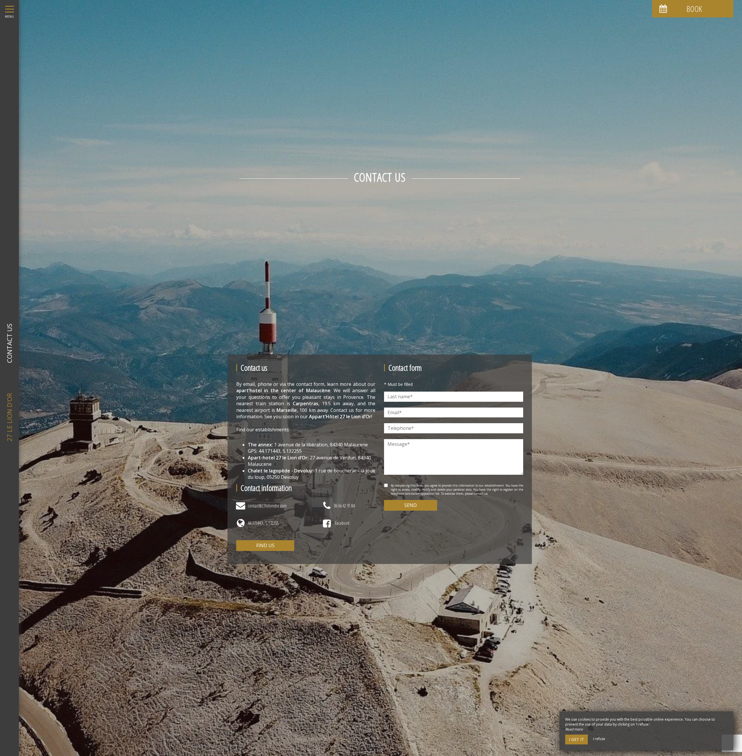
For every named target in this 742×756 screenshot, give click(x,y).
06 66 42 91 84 (344, 506)
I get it (576, 739)
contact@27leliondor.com (267, 506)
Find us (265, 545)
